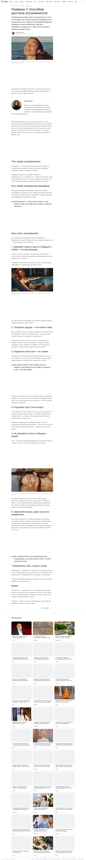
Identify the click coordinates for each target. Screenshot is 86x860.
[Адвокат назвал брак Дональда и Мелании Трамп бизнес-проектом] (21, 825)
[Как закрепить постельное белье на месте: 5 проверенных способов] (64, 717)
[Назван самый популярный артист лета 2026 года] (43, 803)
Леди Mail (22, 5)
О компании (7, 859)
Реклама (12, 859)
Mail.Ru (2, 859)
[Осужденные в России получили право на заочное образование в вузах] (43, 696)
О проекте (33, 859)
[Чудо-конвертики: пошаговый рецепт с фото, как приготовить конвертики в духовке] (64, 760)
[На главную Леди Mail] (5, 1)
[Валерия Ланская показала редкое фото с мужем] (21, 717)
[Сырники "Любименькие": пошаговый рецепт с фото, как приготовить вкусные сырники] (64, 675)
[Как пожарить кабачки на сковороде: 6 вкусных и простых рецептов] (64, 653)
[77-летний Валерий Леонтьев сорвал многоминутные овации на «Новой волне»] (21, 739)
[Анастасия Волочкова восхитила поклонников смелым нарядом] (43, 739)
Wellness (28, 5)
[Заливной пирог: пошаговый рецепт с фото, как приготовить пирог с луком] (21, 760)
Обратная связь (80, 859)
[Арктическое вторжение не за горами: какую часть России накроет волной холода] (43, 760)
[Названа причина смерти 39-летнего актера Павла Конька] (21, 653)
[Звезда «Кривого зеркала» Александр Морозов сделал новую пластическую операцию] (43, 653)
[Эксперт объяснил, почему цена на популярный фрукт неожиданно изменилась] (64, 825)
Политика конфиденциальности (54, 859)
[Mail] (2, 1)
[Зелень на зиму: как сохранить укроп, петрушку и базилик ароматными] (64, 632)
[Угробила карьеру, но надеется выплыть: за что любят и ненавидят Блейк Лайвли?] (64, 696)
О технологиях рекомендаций (41, 859)
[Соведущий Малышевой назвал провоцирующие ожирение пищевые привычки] (21, 803)
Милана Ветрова (19, 32)
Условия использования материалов (69, 859)
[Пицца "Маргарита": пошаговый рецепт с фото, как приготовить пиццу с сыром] (64, 803)
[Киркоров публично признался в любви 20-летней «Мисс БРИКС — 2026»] (64, 739)
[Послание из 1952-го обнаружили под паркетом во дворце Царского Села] (43, 632)
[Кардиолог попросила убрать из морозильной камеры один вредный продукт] (43, 717)
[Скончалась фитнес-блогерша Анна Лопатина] (21, 846)
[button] (32, 48)
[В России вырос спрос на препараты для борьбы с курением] (43, 825)
